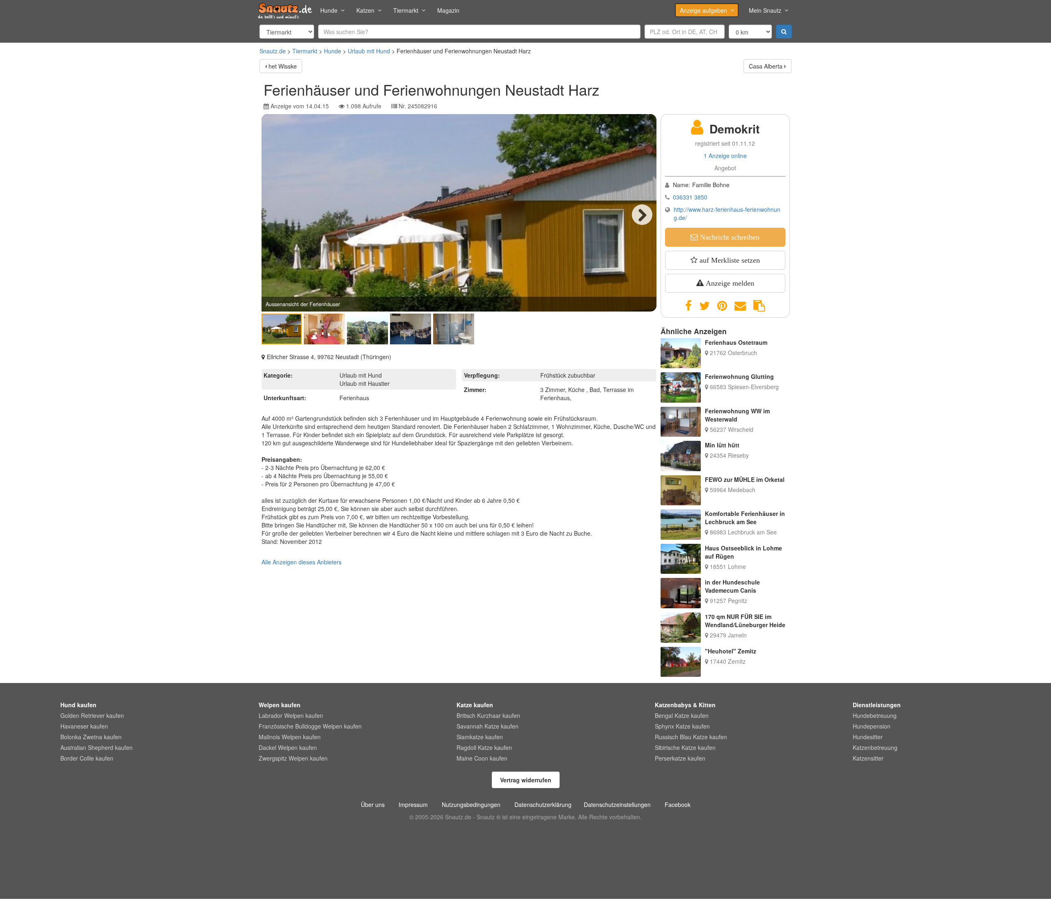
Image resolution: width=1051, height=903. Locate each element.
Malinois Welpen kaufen (290, 737)
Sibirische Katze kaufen (685, 747)
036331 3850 (690, 197)
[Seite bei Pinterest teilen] (722, 306)
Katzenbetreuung (875, 747)
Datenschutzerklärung (542, 804)
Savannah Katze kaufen (488, 726)
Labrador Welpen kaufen (291, 715)
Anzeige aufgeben (703, 10)
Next (642, 214)
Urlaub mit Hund (369, 51)
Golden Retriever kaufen (92, 715)
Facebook (678, 804)
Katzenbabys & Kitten (685, 705)
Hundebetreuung (875, 715)
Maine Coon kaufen (482, 758)
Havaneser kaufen (84, 726)
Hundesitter (868, 737)
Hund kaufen (78, 705)
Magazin (448, 10)
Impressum (413, 804)
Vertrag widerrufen (525, 780)
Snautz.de (272, 51)
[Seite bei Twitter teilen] (704, 306)
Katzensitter (868, 758)
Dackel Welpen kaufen (288, 747)
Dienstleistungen (877, 705)
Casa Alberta (766, 66)
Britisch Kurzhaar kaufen (488, 715)
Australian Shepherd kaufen (96, 747)
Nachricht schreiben (729, 237)
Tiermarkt (405, 10)
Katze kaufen (475, 705)
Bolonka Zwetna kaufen (91, 737)
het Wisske (282, 66)
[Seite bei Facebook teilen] (688, 306)
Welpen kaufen (280, 705)
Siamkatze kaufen (480, 737)
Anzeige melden (729, 283)
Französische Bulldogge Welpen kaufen (310, 726)
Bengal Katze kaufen (682, 715)
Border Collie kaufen (86, 758)
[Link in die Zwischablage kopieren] (759, 306)
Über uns (373, 804)
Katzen (365, 10)
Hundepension (871, 726)
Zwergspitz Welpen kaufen (293, 758)
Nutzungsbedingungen (471, 804)
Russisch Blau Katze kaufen (691, 737)
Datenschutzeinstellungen (617, 804)
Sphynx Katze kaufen (682, 726)
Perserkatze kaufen (680, 758)
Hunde (328, 10)
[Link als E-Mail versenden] (740, 306)
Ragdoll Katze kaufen (484, 747)
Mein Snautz (765, 10)
